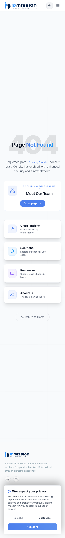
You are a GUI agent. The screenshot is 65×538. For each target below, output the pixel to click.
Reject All (19, 518)
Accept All (32, 526)
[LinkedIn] (8, 479)
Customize (45, 518)
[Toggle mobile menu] (58, 5)
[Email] (16, 479)
